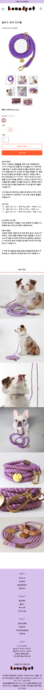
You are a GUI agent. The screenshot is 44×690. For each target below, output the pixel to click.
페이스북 (22, 608)
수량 (3, 135)
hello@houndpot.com (32, 678)
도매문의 (22, 581)
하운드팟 (27, 656)
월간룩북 (22, 601)
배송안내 (22, 627)
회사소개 (22, 578)
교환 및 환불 (22, 623)
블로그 (22, 604)
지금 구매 (22, 153)
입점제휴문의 (22, 585)
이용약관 (22, 634)
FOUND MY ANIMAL (10, 28)
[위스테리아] (4, 120)
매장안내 (22, 588)
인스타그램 (22, 611)
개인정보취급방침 (22, 630)
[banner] (21, 9)
